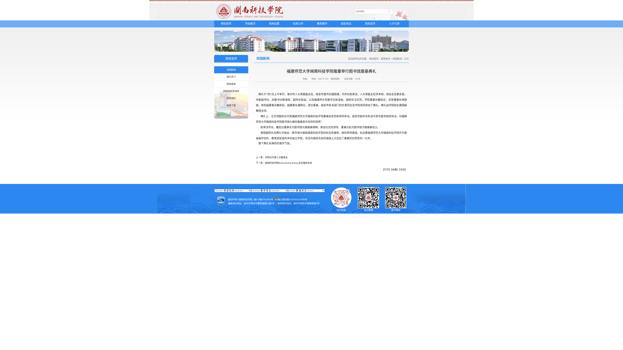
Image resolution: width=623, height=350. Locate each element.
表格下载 (231, 105)
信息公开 (298, 23)
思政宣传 (370, 23)
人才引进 (394, 23)
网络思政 (231, 84)
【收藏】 (395, 169)
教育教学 (322, 23)
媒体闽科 (231, 98)
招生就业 (346, 23)
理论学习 (231, 77)
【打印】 (386, 169)
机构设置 (274, 23)
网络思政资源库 (231, 91)
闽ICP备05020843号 (263, 199)
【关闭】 (403, 169)
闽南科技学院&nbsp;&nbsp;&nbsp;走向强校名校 (288, 163)
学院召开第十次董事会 (276, 157)
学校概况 (250, 23)
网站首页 (226, 23)
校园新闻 (231, 70)
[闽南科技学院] (255, 19)
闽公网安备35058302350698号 (292, 199)
